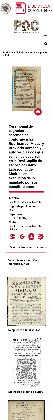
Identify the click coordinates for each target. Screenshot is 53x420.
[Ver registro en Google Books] (22, 237)
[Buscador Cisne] (12, 236)
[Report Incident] (40, 237)
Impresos (30, 52)
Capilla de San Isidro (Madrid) (25, 202)
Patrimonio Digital (12, 52)
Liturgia (13, 229)
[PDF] (31, 236)
